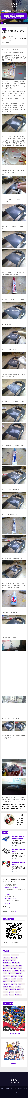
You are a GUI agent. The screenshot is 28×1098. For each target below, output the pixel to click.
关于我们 (15, 1092)
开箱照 (18, 836)
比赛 (11, 986)
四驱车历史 (15, 963)
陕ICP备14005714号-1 (5, 1088)
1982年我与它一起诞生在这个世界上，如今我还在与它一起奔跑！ (17, 807)
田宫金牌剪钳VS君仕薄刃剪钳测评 (6, 807)
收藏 (13, 979)
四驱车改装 (12, 16)
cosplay (6, 955)
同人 (13, 960)
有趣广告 (6, 984)
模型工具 (21, 984)
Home (11, 1092)
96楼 (14, 4)
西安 (5, 992)
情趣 (20, 976)
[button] (25, 23)
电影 (5, 989)
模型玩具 (22, 836)
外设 (22, 971)
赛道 (11, 992)
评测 (21, 838)
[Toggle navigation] (5, 23)
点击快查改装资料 (14, 1064)
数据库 (23, 849)
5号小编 (11, 36)
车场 (5, 994)
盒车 (13, 838)
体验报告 (6, 957)
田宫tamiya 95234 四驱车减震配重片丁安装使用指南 (19, 868)
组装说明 (20, 989)
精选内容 (17, 838)
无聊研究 (19, 17)
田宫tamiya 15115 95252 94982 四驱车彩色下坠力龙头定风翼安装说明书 (19, 855)
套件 (5, 973)
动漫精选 (6, 960)
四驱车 (4, 29)
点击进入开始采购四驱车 (14, 1033)
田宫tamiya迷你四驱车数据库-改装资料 (13, 1095)
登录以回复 (8, 894)
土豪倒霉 (15, 971)
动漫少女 (14, 957)
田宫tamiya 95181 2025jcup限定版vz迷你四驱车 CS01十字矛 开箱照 (19, 842)
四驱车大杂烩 (6, 16)
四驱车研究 (18, 16)
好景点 (11, 973)
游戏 (18, 986)
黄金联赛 (18, 994)
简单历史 (12, 989)
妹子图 (18, 973)
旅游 (5, 981)
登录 (15, 911)
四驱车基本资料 (10, 17)
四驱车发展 (6, 965)
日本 (19, 981)
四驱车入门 (7, 963)
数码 (15, 17)
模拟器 (5, 986)
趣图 (22, 16)
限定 (11, 994)
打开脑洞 (6, 979)
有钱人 (14, 984)
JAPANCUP (14, 955)
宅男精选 (6, 976)
